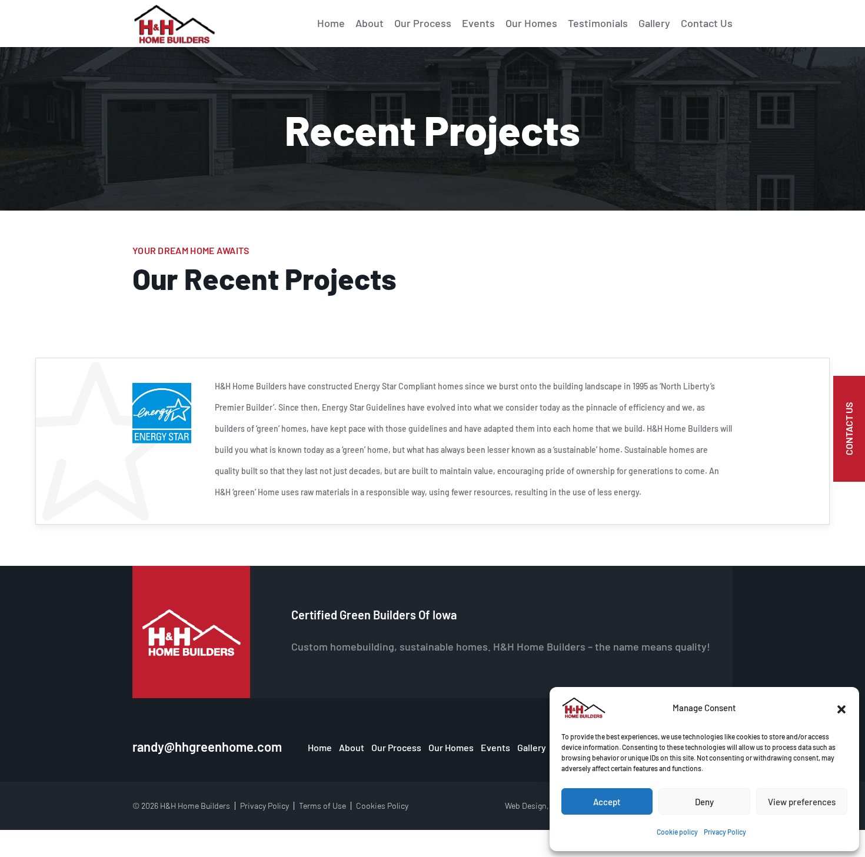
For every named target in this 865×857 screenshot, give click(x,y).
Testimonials (598, 22)
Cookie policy (677, 832)
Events (478, 22)
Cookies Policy (382, 806)
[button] (841, 707)
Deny (704, 801)
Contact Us (707, 22)
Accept (607, 801)
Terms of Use (322, 806)
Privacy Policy (725, 832)
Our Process (422, 22)
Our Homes (531, 22)
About (369, 22)
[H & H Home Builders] (583, 707)
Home (331, 22)
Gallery (654, 22)
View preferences (802, 801)
